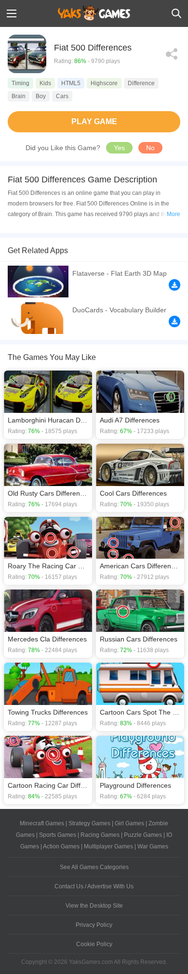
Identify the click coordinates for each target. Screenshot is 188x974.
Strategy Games (89, 823)
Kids (45, 83)
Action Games (61, 846)
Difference (141, 83)
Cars (62, 96)
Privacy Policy (94, 925)
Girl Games (129, 823)
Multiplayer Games (108, 846)
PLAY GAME (94, 121)
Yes (119, 148)
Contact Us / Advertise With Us (94, 886)
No (150, 148)
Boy (41, 96)
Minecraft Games (42, 823)
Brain (19, 96)
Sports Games (57, 835)
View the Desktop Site (94, 905)
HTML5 (71, 83)
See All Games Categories (94, 867)
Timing (20, 83)
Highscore (104, 83)
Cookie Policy (94, 944)
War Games (152, 846)
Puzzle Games (143, 835)
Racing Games (100, 835)
